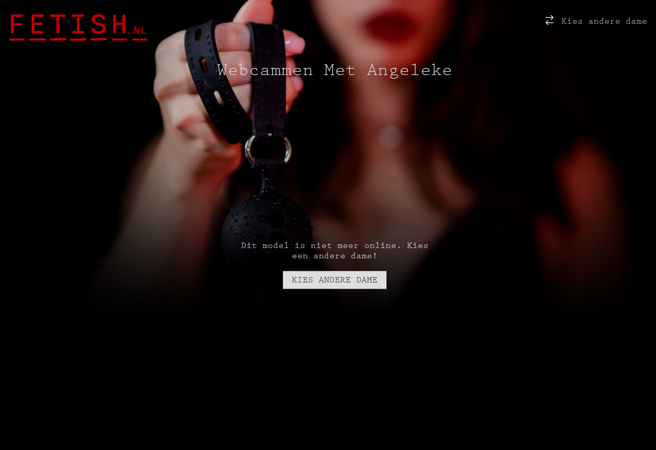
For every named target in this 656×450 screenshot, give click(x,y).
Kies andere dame (601, 21)
